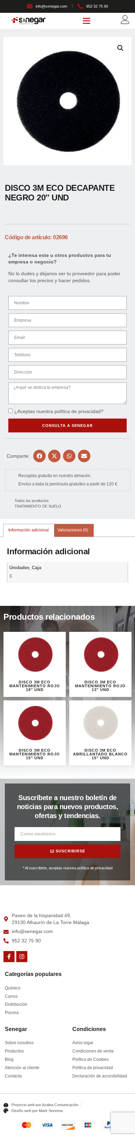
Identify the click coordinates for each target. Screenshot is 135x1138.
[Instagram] (21, 956)
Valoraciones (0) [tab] (72, 530)
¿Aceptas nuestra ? (59, 411)
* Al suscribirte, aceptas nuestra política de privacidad (67, 868)
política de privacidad (77, 411)
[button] (86, 21)
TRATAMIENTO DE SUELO (38, 506)
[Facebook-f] (9, 956)
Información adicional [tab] (28, 530)
